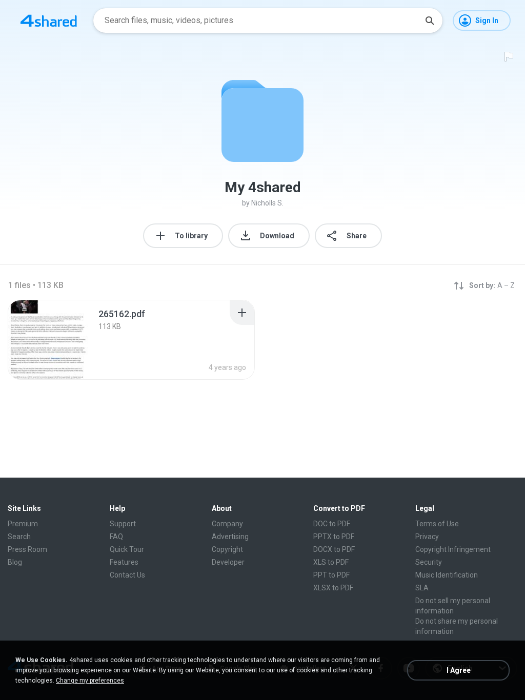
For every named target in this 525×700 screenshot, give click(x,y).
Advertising (230, 536)
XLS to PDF (331, 562)
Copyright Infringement (453, 549)
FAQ (116, 536)
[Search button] (429, 20)
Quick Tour (127, 549)
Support (123, 524)
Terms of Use (437, 524)
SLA (422, 588)
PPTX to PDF (333, 536)
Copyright (227, 549)
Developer (228, 562)
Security (428, 562)
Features (124, 562)
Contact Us (127, 575)
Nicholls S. (267, 203)
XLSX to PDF (333, 588)
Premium (23, 524)
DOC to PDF (331, 524)
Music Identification (446, 575)
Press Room (27, 549)
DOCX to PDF (334, 549)
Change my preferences (90, 680)
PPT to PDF (331, 575)
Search (19, 536)
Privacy (427, 536)
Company (227, 524)
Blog (15, 562)
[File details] (48, 339)
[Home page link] (49, 20)
